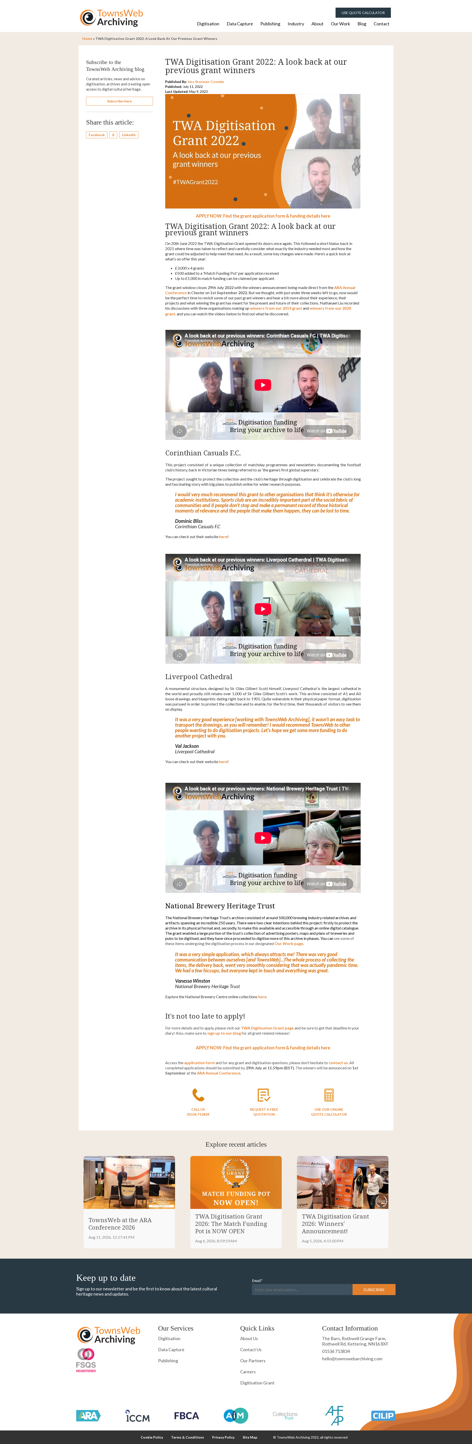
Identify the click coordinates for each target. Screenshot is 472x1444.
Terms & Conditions (187, 1437)
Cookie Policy (152, 1437)
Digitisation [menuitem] (208, 23)
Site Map (250, 1437)
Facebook (97, 135)
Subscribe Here (119, 101)
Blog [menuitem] (361, 23)
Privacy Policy (223, 1437)
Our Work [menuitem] (340, 23)
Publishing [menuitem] (270, 23)
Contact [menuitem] (381, 23)
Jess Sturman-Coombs (206, 82)
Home (87, 38)
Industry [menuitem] (296, 23)
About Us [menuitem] (249, 1338)
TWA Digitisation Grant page (267, 1028)
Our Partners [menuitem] (253, 1360)
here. (262, 996)
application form (199, 1062)
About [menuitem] (317, 23)
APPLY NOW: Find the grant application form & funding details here (263, 216)
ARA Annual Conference (218, 1073)
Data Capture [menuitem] (240, 23)
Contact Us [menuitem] (251, 1349)
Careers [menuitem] (248, 1371)
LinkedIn (129, 135)
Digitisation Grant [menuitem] (257, 1382)
